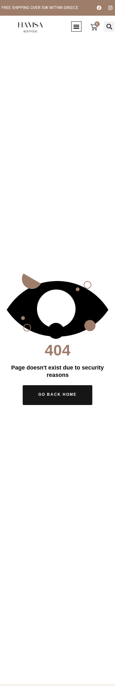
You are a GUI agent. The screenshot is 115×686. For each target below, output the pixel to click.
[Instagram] (110, 7)
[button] (76, 26)
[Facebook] (99, 7)
